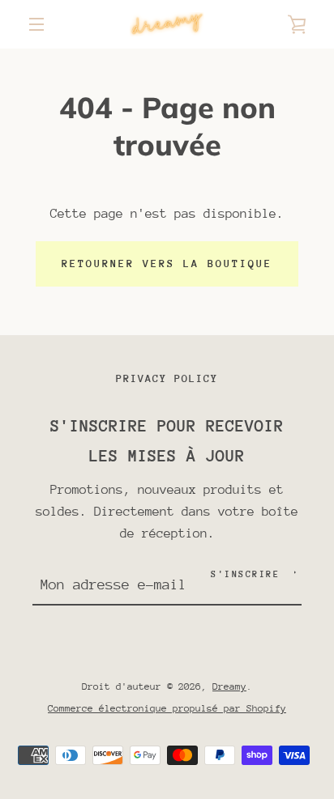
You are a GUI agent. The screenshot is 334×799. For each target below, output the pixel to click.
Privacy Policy (167, 378)
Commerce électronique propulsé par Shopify (167, 708)
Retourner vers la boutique (167, 263)
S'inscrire (245, 574)
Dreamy (229, 686)
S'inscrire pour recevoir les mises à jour (167, 441)
